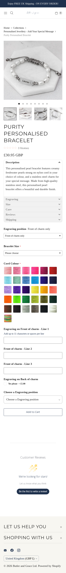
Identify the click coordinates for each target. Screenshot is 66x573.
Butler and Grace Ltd (25, 565)
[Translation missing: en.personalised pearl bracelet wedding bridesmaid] (40, 113)
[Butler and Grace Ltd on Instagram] (20, 550)
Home (7, 28)
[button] (33, 162)
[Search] (12, 13)
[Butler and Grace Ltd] (33, 13)
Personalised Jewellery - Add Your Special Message (29, 31)
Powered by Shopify (49, 565)
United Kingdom (20, 558)
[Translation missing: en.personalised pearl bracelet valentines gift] (10, 113)
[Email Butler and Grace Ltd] (7, 550)
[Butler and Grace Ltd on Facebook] (13, 550)
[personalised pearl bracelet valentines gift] (33, 70)
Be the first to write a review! (33, 491)
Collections (18, 28)
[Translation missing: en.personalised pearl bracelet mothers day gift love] (25, 113)
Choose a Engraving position (21, 392)
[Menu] (5, 13)
